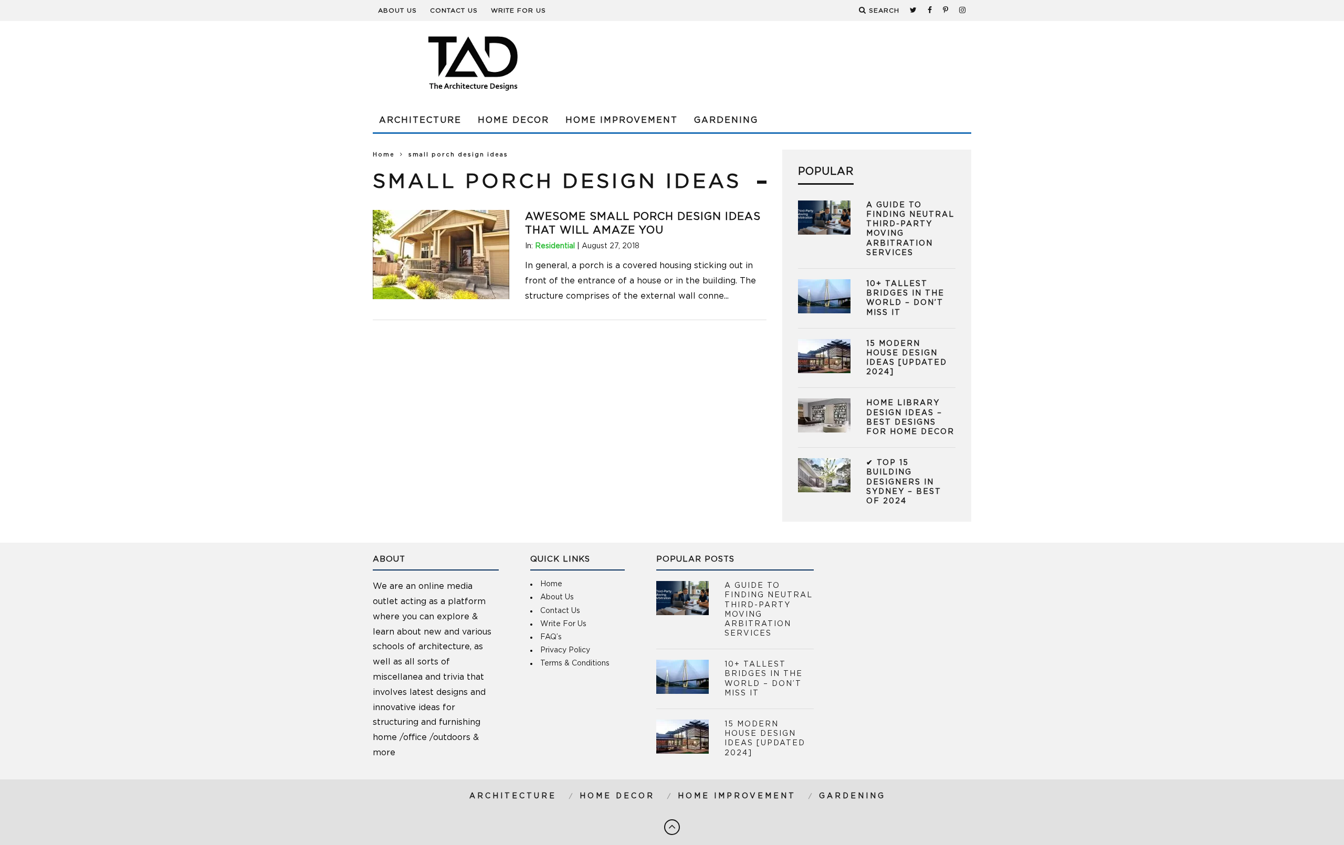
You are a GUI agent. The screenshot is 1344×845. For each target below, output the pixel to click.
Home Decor (513, 120)
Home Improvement (621, 120)
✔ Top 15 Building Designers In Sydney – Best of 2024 (903, 482)
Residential (555, 246)
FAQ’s (551, 637)
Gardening (726, 120)
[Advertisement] (780, 63)
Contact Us (454, 10)
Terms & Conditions (575, 663)
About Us (397, 10)
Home (384, 154)
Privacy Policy (565, 650)
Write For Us (518, 10)
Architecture (420, 120)
